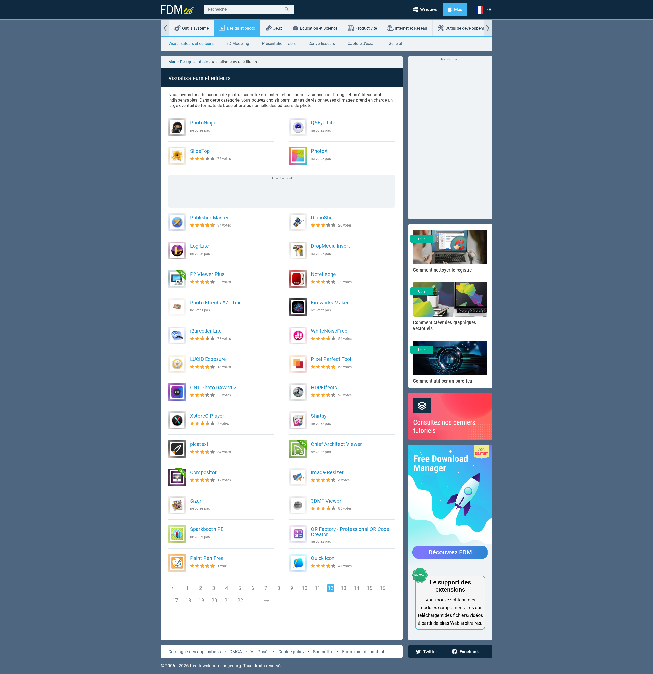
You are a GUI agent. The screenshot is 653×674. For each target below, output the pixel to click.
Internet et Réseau (411, 28)
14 (356, 588)
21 (227, 600)
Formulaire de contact (363, 651)
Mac (172, 61)
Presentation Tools (279, 43)
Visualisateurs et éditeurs (191, 43)
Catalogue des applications (194, 651)
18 (188, 600)
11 (317, 588)
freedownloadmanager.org (215, 665)
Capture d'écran (362, 43)
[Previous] (174, 588)
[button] (165, 28)
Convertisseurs (321, 43)
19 (201, 600)
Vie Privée (260, 651)
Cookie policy (291, 651)
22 (240, 600)
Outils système (195, 28)
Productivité (366, 28)
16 (382, 588)
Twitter (430, 651)
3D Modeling (237, 43)
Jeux (277, 28)
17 (175, 600)
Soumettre (323, 651)
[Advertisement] (281, 191)
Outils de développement (467, 28)
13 (343, 588)
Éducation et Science (318, 28)
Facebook (469, 651)
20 (214, 600)
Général (395, 43)
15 (369, 588)
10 (304, 588)
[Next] (266, 600)
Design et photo (241, 28)
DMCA (236, 651)
